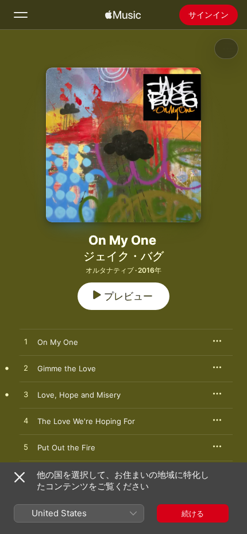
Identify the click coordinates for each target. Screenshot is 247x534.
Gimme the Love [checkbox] (66, 368)
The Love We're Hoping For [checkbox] (86, 421)
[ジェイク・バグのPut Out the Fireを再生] (25, 447)
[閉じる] (19, 477)
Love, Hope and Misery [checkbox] (79, 394)
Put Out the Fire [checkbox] (66, 447)
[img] (123, 15)
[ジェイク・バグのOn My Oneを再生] (25, 342)
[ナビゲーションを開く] (20, 15)
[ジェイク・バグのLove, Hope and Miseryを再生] (25, 395)
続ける (193, 513)
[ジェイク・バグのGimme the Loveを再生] (25, 368)
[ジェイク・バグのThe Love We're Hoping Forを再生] (25, 421)
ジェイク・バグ (123, 256)
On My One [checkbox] (57, 342)
